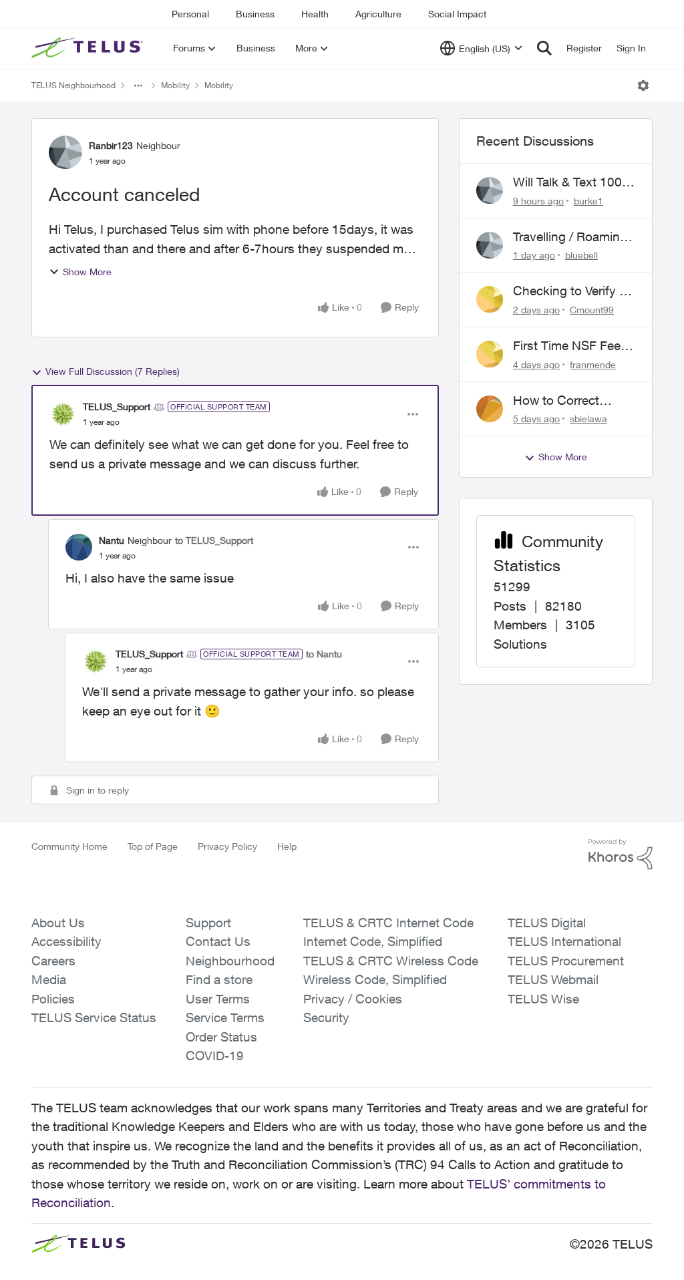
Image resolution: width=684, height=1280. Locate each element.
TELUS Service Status (93, 1017)
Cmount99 (592, 309)
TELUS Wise (543, 998)
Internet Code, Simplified (372, 941)
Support (208, 922)
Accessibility (66, 941)
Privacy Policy (227, 846)
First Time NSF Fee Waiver (567, 346)
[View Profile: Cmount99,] (489, 299)
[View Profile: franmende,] (489, 354)
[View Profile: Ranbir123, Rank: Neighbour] (65, 152)
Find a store (219, 979)
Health (315, 13)
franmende (593, 364)
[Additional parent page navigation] (138, 85)
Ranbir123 (111, 145)
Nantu (111, 540)
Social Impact (457, 13)
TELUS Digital (547, 922)
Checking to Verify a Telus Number (569, 291)
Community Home (69, 846)
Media (48, 979)
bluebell (581, 255)
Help (287, 846)
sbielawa (588, 418)
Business (255, 13)
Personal (190, 13)
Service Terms (225, 1017)
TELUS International (564, 941)
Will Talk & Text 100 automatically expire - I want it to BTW (573, 182)
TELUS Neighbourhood (73, 85)
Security (326, 1017)
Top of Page (153, 846)
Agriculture (378, 13)
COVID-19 (215, 1055)
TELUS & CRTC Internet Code (388, 922)
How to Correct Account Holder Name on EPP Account (557, 401)
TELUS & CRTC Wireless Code (390, 960)
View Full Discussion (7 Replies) (112, 371)
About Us (58, 922)
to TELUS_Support (214, 540)
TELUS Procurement (566, 960)
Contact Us (218, 941)
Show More (87, 271)
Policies (53, 998)
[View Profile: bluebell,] (489, 245)
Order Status (221, 1036)
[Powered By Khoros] (620, 854)
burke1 (588, 200)
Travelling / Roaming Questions (570, 237)
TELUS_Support (116, 406)
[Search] (544, 48)
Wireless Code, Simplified (375, 979)
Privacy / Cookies (352, 998)
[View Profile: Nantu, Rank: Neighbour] (78, 547)
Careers (53, 960)
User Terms (218, 998)
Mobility (175, 85)
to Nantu (324, 653)
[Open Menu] (643, 85)
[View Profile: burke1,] (489, 190)
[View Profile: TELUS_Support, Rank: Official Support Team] (62, 414)
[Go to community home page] (88, 48)
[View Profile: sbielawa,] (489, 408)
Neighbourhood (230, 960)
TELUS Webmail (553, 979)
